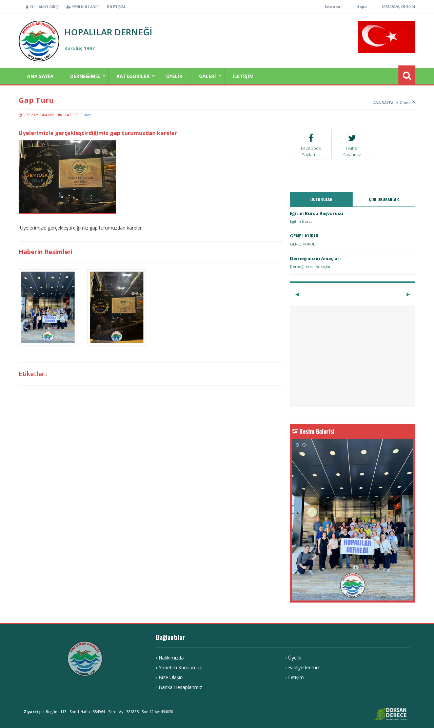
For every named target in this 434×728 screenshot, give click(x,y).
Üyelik (294, 657)
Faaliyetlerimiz (303, 667)
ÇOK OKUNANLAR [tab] (384, 199)
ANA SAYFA (40, 76)
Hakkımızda (171, 657)
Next (404, 519)
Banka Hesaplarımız (180, 687)
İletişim (117, 6)
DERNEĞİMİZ (85, 76)
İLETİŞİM (243, 76)
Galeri (207, 76)
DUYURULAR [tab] (321, 199)
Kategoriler (133, 76)
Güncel (406, 102)
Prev (300, 519)
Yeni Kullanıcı (85, 6)
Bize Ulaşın (171, 677)
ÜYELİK (174, 76)
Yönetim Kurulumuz (180, 667)
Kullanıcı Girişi (43, 6)
